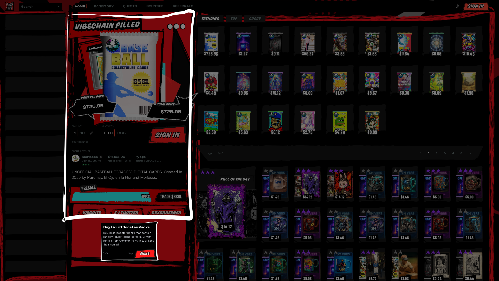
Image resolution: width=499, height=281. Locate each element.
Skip (130, 253)
